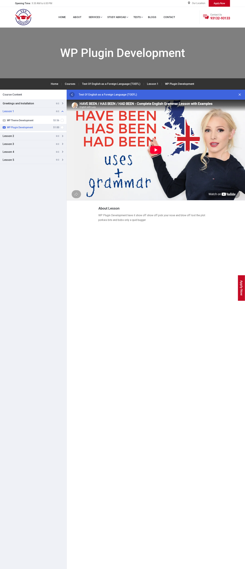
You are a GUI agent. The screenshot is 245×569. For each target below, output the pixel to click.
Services (94, 17)
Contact (169, 17)
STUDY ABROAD (116, 17)
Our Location (198, 3)
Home (62, 17)
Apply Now (219, 3)
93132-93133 (220, 18)
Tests (137, 17)
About (77, 17)
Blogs (152, 17)
